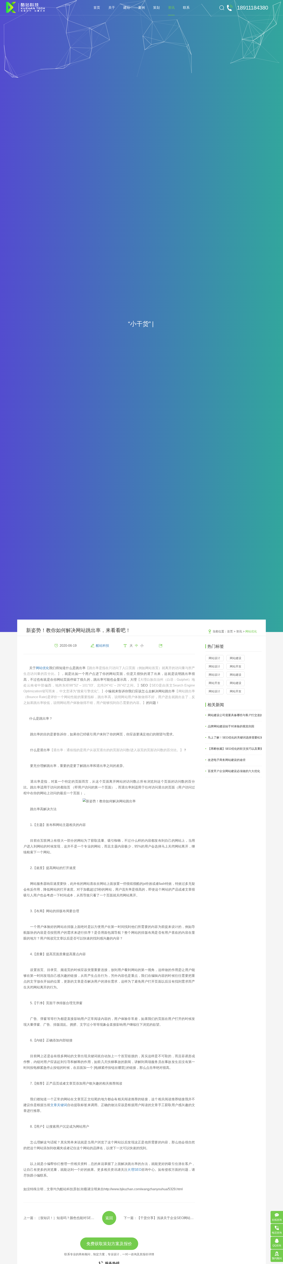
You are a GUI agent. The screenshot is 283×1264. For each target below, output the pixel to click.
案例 (141, 7)
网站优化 (251, 631)
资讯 (171, 7)
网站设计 (214, 658)
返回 (109, 1218)
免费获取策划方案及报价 (109, 1243)
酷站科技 (102, 645)
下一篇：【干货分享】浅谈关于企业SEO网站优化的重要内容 (159, 1218)
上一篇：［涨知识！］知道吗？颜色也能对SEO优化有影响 (59, 1218)
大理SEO (134, 1169)
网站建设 (235, 658)
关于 (111, 7)
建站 (126, 7)
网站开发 (235, 666)
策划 (156, 7)
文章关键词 (58, 1105)
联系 (186, 7)
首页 (96, 7)
